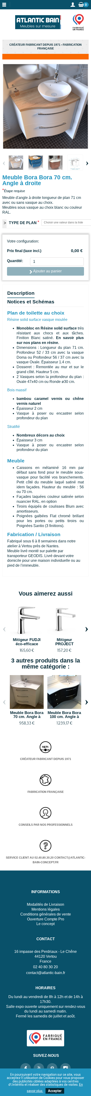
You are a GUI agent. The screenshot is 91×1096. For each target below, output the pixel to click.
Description (21, 293)
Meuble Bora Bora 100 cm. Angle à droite (64, 716)
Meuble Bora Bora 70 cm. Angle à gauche (26, 716)
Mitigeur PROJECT (64, 641)
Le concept (45, 924)
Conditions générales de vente (45, 914)
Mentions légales (46, 909)
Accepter (55, 1091)
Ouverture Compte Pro (45, 919)
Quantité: (15, 261)
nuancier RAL (28, 501)
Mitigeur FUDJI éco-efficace (27, 641)
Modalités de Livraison (45, 904)
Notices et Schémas (30, 302)
